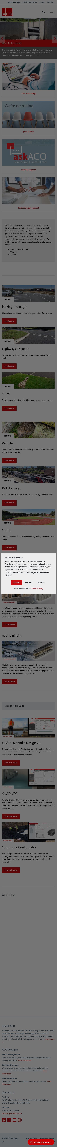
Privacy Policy (37, 588)
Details (41, 582)
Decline (28, 582)
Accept (16, 582)
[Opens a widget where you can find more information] (40, 1142)
